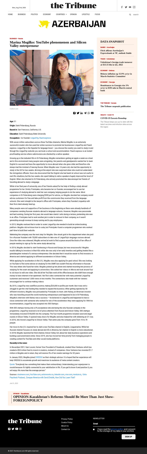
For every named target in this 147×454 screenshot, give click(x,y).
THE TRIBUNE (105, 103)
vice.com (68, 374)
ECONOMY (47, 14)
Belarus (111, 70)
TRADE (102, 59)
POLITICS (34, 14)
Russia (20, 38)
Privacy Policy (67, 419)
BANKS (102, 47)
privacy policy (117, 429)
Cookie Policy (66, 422)
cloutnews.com (23, 374)
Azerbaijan (110, 47)
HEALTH (103, 115)
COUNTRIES (60, 14)
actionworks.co (47, 374)
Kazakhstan (25, 393)
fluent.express (45, 138)
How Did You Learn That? (65, 377)
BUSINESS (22, 14)
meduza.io (77, 374)
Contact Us (65, 429)
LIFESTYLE (86, 14)
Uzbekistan (111, 59)
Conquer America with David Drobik (40, 377)
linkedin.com (59, 374)
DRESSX (39, 357)
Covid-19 (110, 115)
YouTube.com (35, 374)
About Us (65, 426)
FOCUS (97, 14)
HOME (10, 14)
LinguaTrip (34, 138)
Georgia (112, 82)
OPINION (73, 14)
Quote (12, 364)
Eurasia (113, 103)
